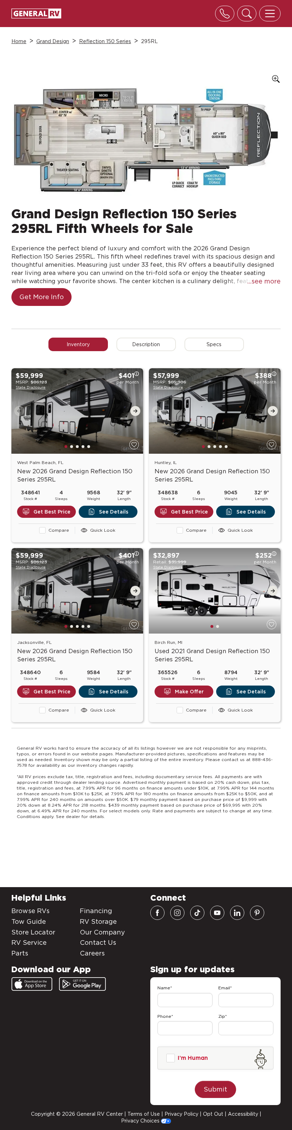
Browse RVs (30, 911)
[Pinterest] (257, 913)
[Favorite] (134, 444)
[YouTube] (217, 913)
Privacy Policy (181, 1114)
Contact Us (98, 942)
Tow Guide (28, 921)
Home (18, 41)
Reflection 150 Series (105, 41)
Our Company (102, 932)
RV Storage (98, 921)
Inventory (78, 344)
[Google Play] (82, 984)
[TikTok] (197, 913)
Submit (215, 1089)
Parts (19, 953)
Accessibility (243, 1114)
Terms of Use (143, 1114)
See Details (113, 512)
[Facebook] (157, 913)
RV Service (29, 942)
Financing (96, 911)
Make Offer (189, 691)
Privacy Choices (141, 1121)
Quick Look (102, 530)
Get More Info (41, 297)
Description (146, 344)
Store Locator (33, 932)
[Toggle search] (246, 13)
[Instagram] (177, 913)
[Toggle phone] (224, 13)
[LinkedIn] (237, 913)
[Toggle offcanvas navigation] (270, 13)
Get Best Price (52, 512)
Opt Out (213, 1114)
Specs (214, 344)
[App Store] (31, 984)
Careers (92, 953)
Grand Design (52, 41)
